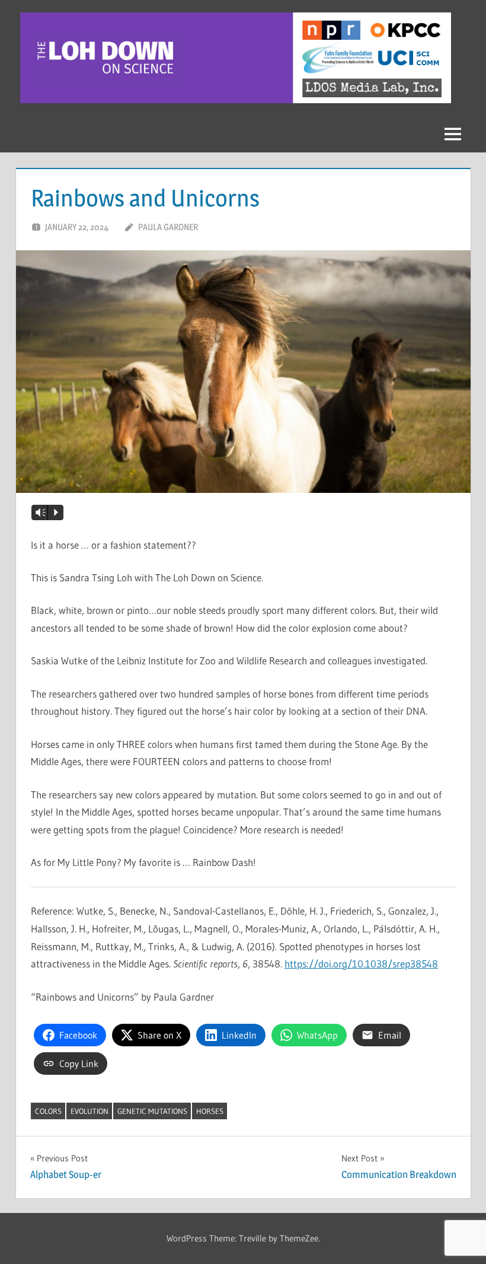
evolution (89, 1111)
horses (209, 1111)
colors (48, 1111)
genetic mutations (152, 1111)
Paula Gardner (168, 227)
